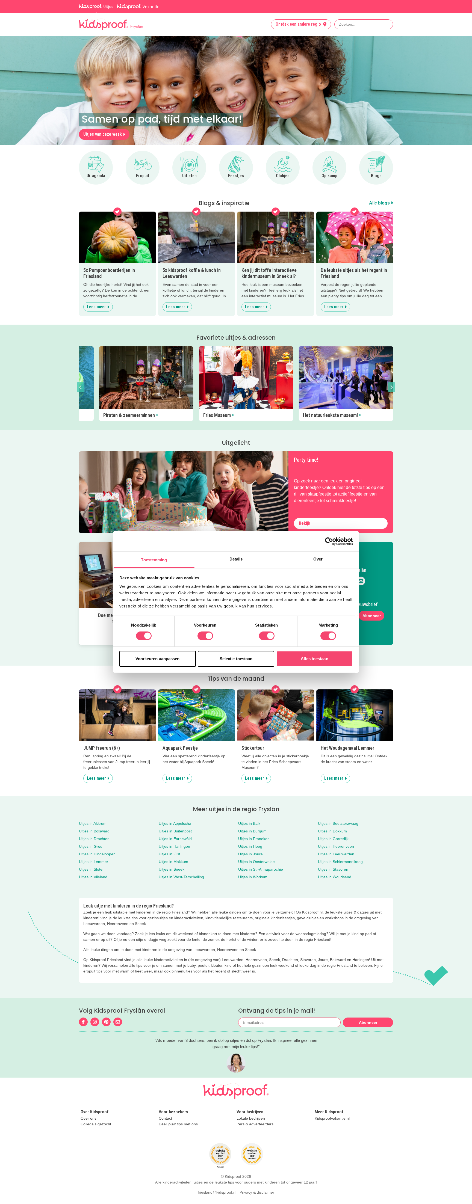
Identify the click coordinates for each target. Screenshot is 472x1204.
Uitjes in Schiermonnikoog (340, 861)
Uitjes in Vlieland (93, 877)
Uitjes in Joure (250, 854)
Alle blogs (380, 203)
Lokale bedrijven (251, 1118)
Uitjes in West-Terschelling (181, 877)
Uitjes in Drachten (94, 839)
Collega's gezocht (96, 1124)
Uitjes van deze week (102, 134)
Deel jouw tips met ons (178, 1124)
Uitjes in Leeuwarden (336, 854)
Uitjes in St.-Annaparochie (260, 869)
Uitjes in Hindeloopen (97, 854)
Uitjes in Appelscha (175, 823)
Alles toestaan (314, 658)
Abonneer (371, 615)
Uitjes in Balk (249, 823)
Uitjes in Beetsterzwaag (338, 823)
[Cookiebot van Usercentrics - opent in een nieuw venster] (329, 541)
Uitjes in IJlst (169, 854)
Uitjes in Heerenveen (336, 846)
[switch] (205, 635)
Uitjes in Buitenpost (175, 831)
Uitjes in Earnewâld (175, 839)
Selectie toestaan (236, 658)
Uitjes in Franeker (253, 839)
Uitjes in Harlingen (174, 846)
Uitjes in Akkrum (93, 823)
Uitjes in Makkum (173, 861)
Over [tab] (318, 559)
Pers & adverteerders (255, 1124)
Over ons (88, 1118)
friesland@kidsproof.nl (217, 1192)
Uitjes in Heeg (250, 846)
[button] (80, 387)
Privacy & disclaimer (257, 1192)
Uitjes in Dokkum (332, 831)
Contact (165, 1118)
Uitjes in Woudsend (334, 877)
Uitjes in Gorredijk (333, 839)
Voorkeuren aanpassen (157, 658)
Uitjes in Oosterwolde (256, 861)
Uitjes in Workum (252, 877)
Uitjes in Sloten (92, 869)
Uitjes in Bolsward (94, 831)
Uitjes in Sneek (171, 869)
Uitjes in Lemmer (93, 861)
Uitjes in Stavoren (333, 869)
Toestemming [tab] (154, 559)
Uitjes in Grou (90, 846)
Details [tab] (236, 559)
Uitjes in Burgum (252, 831)
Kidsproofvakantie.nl (332, 1118)
